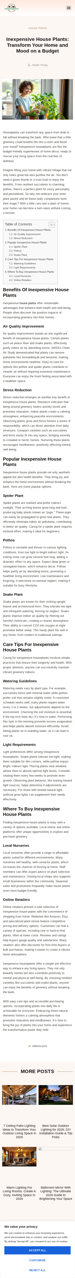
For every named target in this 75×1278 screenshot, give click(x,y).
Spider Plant (20, 246)
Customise (37, 1260)
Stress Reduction (23, 238)
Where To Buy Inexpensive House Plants (31, 271)
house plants (28, 303)
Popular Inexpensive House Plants (27, 242)
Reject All (37, 1270)
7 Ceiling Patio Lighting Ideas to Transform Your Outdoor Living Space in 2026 (19, 1131)
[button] (69, 8)
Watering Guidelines (25, 263)
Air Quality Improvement (27, 234)
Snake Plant (20, 255)
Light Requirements (24, 267)
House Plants (37, 28)
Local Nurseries (22, 276)
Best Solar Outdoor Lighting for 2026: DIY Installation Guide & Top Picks (55, 1131)
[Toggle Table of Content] (50, 225)
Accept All (37, 1250)
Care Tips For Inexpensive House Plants (31, 259)
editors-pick (39, 1046)
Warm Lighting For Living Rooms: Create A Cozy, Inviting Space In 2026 (19, 1193)
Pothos (17, 250)
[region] (37, 1249)
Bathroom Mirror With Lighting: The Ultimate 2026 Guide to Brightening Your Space (55, 1193)
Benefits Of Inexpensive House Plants (29, 229)
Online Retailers (22, 280)
